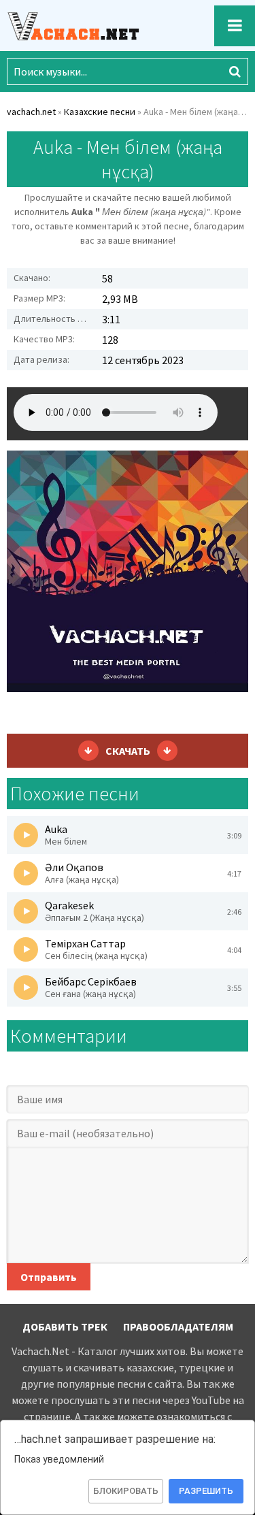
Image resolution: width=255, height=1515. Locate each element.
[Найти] (234, 71)
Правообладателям (178, 1326)
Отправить (48, 1277)
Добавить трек (64, 1326)
